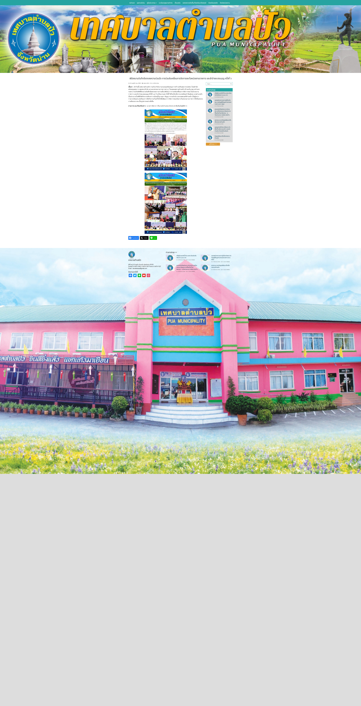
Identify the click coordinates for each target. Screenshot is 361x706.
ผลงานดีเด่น (141, 2)
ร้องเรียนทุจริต (213, 2)
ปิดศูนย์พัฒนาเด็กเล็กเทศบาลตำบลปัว (222, 137)
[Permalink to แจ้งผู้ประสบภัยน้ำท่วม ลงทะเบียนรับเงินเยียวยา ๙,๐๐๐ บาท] (210, 94)
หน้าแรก (132, 2)
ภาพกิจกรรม (155, 83)
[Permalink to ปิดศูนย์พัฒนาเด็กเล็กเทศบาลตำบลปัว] (210, 137)
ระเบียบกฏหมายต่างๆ (165, 2)
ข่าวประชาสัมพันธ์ (191, 259)
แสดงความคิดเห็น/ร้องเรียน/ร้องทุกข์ (194, 2)
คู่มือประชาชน (151, 2)
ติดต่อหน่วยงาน (225, 2)
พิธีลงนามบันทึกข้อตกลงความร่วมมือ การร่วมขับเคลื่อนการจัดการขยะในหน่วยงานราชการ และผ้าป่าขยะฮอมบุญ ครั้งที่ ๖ (181, 78)
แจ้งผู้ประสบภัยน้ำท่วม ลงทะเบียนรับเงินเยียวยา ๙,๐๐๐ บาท (223, 94)
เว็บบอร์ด (177, 2)
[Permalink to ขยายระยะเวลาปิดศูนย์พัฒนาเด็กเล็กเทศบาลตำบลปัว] (210, 121)
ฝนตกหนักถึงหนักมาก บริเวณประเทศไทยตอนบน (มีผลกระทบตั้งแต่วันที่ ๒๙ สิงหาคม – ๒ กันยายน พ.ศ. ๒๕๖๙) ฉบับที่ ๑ (223, 112)
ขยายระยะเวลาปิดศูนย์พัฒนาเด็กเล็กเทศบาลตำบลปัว (223, 121)
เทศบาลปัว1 (146, 83)
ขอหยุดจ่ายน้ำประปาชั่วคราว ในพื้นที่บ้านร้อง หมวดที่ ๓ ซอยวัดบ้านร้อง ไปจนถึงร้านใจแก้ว (222, 129)
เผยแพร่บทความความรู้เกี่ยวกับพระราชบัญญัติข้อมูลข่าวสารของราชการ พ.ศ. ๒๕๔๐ (223, 102)
